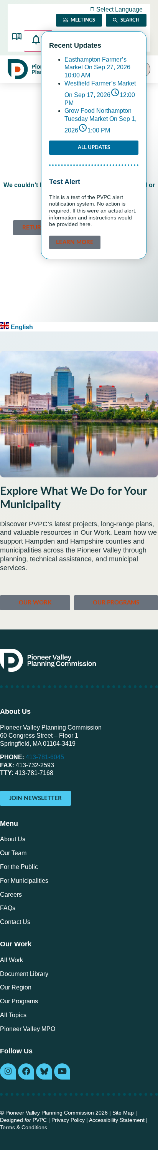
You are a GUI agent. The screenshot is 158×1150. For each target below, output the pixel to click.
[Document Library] (17, 36)
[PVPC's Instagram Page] (8, 1071)
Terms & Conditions (23, 1127)
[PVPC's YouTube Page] (62, 1071)
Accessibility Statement (117, 1120)
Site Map (123, 1113)
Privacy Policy (68, 1120)
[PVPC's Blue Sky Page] (44, 1071)
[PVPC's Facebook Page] (26, 1071)
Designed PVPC (23, 1120)
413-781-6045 (45, 757)
